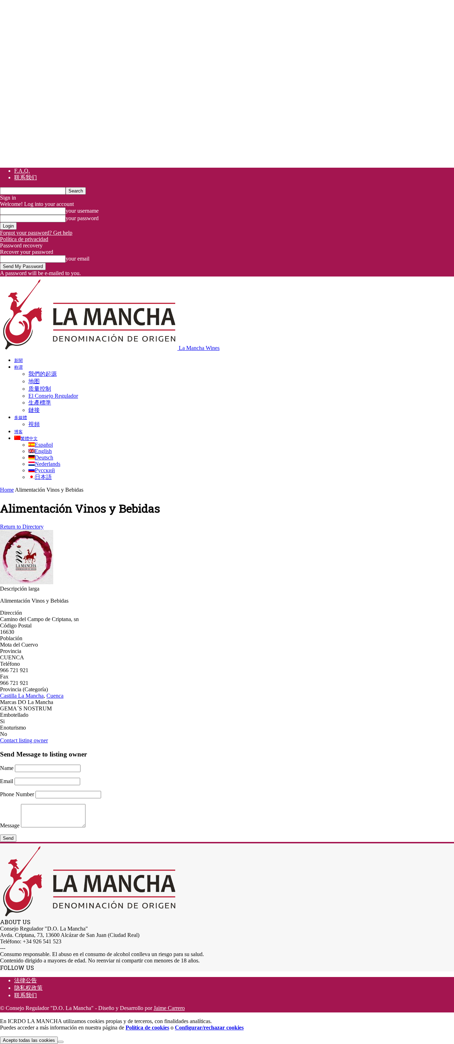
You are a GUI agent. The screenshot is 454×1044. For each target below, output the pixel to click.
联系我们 (25, 177)
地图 (34, 381)
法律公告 (25, 980)
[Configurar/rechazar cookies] (60, 1042)
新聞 (18, 360)
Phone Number (17, 794)
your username (82, 211)
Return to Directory (22, 527)
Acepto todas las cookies (29, 1040)
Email (6, 781)
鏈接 (34, 410)
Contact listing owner (24, 740)
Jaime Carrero (169, 1008)
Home (7, 490)
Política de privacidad (24, 239)
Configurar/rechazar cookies (209, 1028)
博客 (18, 431)
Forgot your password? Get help (36, 233)
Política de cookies (147, 1028)
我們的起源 (42, 374)
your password (82, 218)
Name (6, 768)
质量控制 (39, 389)
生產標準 (39, 403)
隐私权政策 (28, 988)
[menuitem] (26, 438)
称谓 (18, 367)
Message (10, 825)
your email (77, 259)
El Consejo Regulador (53, 396)
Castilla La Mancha (22, 696)
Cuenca (54, 696)
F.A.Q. (22, 171)
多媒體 (20, 417)
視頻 (34, 424)
